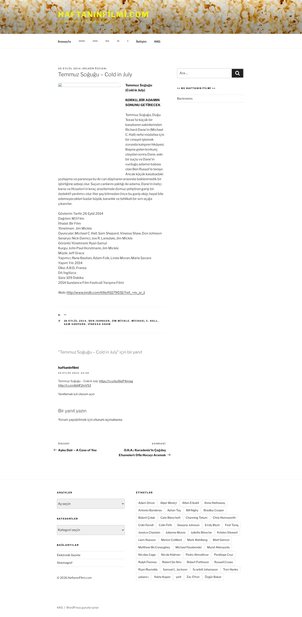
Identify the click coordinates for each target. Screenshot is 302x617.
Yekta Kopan (162, 577)
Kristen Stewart (227, 532)
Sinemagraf (64, 562)
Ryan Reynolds (148, 569)
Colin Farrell (145, 525)
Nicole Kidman (170, 554)
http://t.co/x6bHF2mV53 (74, 385)
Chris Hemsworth (224, 517)
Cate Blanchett (170, 517)
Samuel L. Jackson (175, 569)
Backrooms (184, 98)
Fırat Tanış (232, 525)
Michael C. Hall (144, 320)
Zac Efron (193, 577)
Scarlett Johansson (205, 569)
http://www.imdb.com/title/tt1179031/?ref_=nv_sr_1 (106, 293)
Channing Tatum (196, 517)
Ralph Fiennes (147, 562)
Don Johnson (99, 320)
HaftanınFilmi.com (103, 14)
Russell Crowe (223, 562)
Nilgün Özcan (94, 68)
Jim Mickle (121, 320)
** (118, 41)
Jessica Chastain (149, 532)
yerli (178, 577)
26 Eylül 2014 (75, 320)
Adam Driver (146, 503)
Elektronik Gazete (68, 555)
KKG (157, 41)
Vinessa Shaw (99, 324)
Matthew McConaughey (154, 547)
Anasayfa (64, 41)
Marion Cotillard (171, 540)
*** (107, 41)
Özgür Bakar (213, 577)
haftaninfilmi (68, 368)
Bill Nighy (192, 510)
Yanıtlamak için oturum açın (76, 394)
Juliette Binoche (201, 532)
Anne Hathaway (214, 503)
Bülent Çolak (146, 517)
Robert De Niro (171, 562)
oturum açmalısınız (107, 420)
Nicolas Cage (147, 554)
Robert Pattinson (198, 562)
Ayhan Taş (174, 510)
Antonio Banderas (150, 510)
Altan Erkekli (190, 503)
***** (82, 41)
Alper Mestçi (168, 503)
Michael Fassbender (188, 547)
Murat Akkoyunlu (218, 547)
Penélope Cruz (223, 554)
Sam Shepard (75, 324)
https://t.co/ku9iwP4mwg (116, 381)
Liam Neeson (147, 540)
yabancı (143, 577)
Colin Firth (165, 525)
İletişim (141, 41)
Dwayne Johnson (188, 525)
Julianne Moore (176, 532)
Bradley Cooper (214, 510)
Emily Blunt (212, 525)
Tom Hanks (230, 569)
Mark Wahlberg (197, 540)
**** (95, 41)
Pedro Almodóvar (197, 554)
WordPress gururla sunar (82, 607)
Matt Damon (221, 540)
